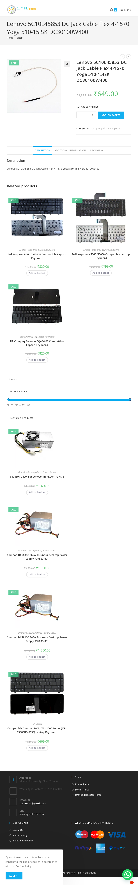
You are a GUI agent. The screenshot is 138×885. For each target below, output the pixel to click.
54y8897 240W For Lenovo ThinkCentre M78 (37, 476)
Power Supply (49, 472)
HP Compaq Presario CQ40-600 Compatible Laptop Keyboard (37, 343)
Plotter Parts (82, 789)
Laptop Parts (115, 128)
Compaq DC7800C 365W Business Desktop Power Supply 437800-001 (37, 556)
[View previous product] (122, 56)
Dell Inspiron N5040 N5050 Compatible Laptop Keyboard (101, 256)
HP (34, 336)
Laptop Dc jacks (98, 128)
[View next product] (128, 56)
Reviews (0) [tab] (96, 150)
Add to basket (111, 115)
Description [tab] (42, 150)
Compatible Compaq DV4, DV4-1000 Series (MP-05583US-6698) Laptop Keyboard (37, 730)
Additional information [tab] (70, 150)
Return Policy (20, 835)
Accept (14, 875)
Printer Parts (82, 784)
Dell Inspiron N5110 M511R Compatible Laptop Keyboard (37, 256)
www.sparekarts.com (31, 814)
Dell (35, 249)
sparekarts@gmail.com (32, 803)
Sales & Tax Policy (23, 840)
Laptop (39, 723)
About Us (18, 830)
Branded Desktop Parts (29, 472)
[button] (67, 64)
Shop (20, 37)
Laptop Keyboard (46, 249)
